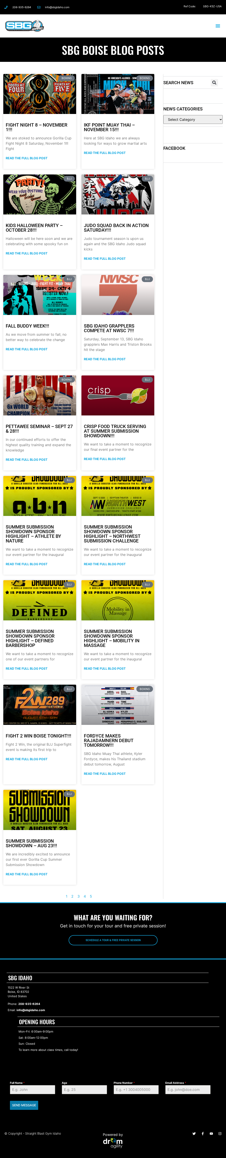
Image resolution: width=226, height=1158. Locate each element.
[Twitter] (198, 7)
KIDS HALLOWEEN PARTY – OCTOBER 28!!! (34, 228)
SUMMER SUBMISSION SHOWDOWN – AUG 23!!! (31, 843)
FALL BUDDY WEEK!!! (27, 326)
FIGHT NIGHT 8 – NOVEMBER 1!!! (36, 127)
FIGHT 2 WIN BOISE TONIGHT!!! (38, 736)
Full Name (17, 1082)
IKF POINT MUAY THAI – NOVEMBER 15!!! (109, 127)
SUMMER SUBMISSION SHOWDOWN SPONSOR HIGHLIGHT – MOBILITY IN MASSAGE (111, 638)
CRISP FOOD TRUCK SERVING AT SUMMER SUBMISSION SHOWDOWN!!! (115, 431)
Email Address (175, 1082)
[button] (218, 25)
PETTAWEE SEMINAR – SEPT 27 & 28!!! (39, 429)
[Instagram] (190, 7)
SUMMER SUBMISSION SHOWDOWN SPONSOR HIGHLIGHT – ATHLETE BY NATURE (33, 534)
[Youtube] (211, 1133)
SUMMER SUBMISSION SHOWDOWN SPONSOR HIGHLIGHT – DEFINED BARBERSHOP (30, 638)
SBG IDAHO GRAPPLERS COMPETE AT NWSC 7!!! (109, 328)
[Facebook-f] (181, 7)
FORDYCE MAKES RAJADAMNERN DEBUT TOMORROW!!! (109, 740)
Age (64, 1082)
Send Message (24, 1105)
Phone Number (124, 1082)
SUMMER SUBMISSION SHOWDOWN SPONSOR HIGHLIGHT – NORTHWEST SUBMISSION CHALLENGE (112, 534)
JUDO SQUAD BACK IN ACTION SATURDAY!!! (116, 228)
